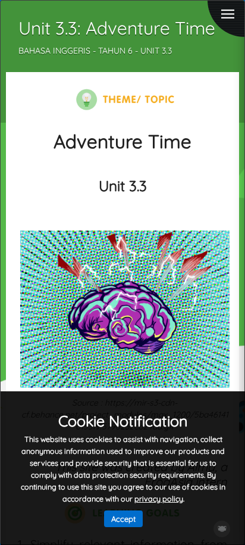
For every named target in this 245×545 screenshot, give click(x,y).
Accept (123, 519)
